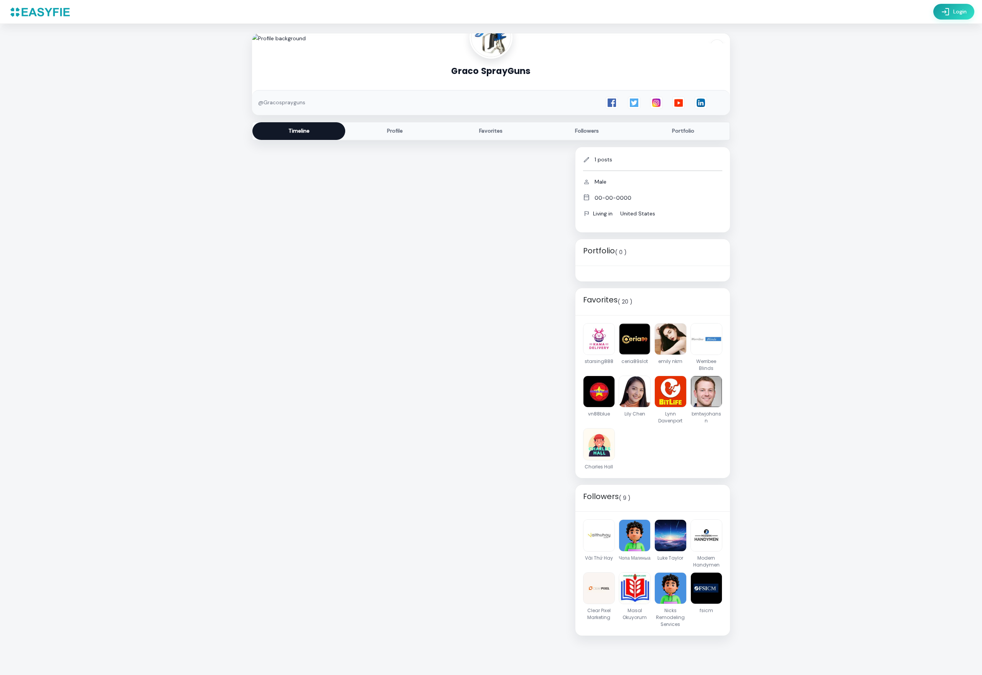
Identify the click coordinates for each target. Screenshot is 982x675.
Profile (395, 130)
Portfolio (683, 130)
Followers (587, 130)
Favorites (491, 130)
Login (954, 12)
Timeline (299, 130)
